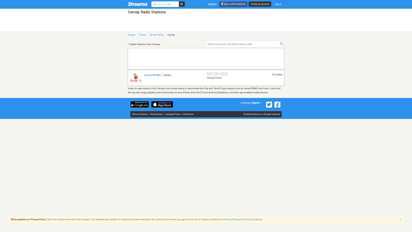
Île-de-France (157, 35)
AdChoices (188, 114)
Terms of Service (140, 114)
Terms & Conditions (252, 219)
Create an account (260, 4)
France (142, 35)
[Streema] (137, 4)
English (256, 103)
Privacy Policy (156, 114)
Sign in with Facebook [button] (234, 4)
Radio (212, 4)
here (54, 219)
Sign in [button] (278, 4)
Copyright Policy (173, 114)
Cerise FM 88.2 (153, 75)
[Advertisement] (206, 69)
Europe (131, 35)
